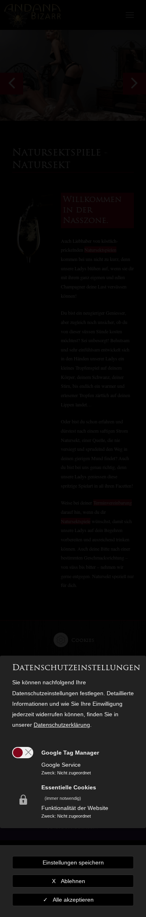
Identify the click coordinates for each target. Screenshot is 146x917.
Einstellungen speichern (73, 862)
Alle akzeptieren (73, 899)
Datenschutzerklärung (62, 724)
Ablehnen (73, 881)
